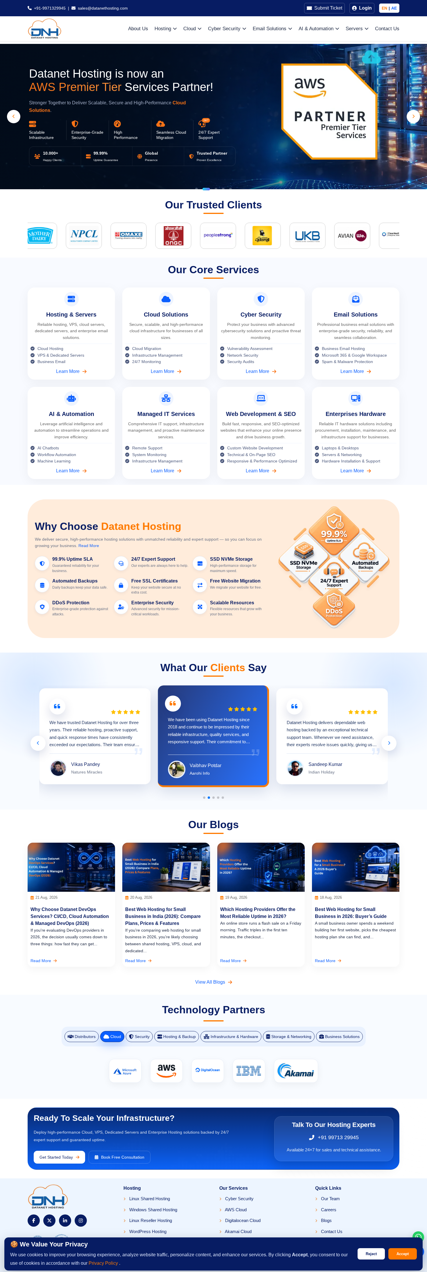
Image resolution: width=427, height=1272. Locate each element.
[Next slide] (413, 116)
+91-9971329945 (50, 8)
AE (394, 8)
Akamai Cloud (238, 1231)
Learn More (68, 371)
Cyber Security (239, 1198)
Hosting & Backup (179, 1036)
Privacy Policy (104, 1263)
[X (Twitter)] (49, 1220)
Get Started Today (56, 1157)
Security (142, 1036)
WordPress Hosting (147, 1231)
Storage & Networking (291, 1036)
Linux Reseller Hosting (150, 1220)
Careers (328, 1209)
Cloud (115, 1036)
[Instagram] (81, 1220)
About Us (138, 28)
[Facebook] (34, 1220)
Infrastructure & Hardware (234, 1036)
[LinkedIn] (65, 1220)
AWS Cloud (235, 1209)
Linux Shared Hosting (149, 1198)
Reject (371, 1254)
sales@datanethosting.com (103, 8)
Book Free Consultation (122, 1157)
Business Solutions (342, 1036)
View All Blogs (210, 982)
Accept (403, 1254)
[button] (196, 189)
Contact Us (387, 28)
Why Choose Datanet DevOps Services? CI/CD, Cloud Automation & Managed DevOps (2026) (70, 916)
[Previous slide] (13, 116)
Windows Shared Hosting (152, 1209)
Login (365, 8)
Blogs (326, 1220)
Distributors (85, 1036)
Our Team (330, 1198)
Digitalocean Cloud (242, 1220)
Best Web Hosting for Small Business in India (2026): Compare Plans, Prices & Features (163, 916)
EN (384, 8)
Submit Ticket (328, 8)
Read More (88, 545)
